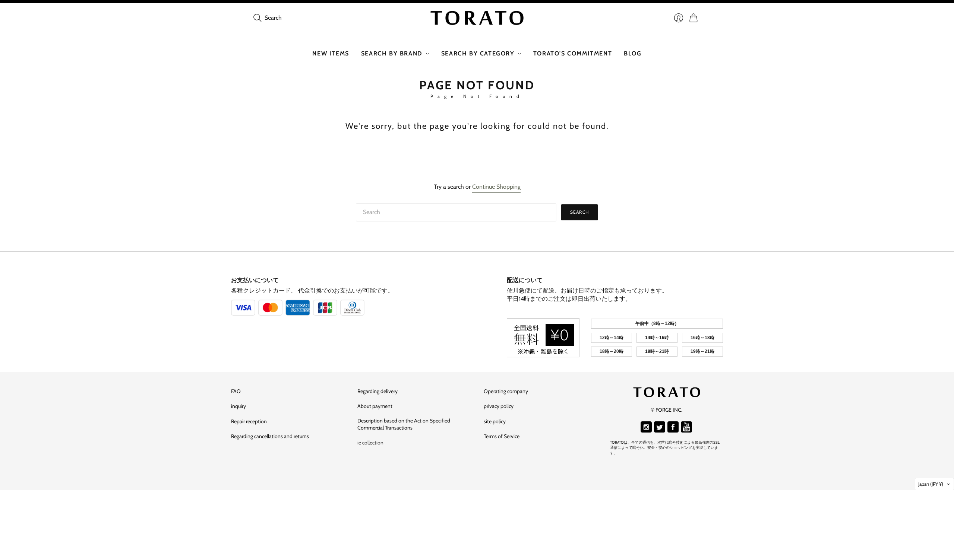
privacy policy (499, 406)
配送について (525, 280)
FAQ (236, 391)
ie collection (370, 442)
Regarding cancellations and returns (270, 436)
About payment (374, 406)
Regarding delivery (377, 391)
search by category (478, 53)
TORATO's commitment (572, 53)
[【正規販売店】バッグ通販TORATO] (477, 18)
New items (330, 53)
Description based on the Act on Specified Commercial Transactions (403, 424)
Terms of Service (501, 436)
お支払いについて (255, 280)
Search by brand (392, 53)
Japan (930, 484)
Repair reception (249, 421)
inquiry (238, 406)
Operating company (506, 391)
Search (579, 212)
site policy (495, 421)
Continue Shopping (496, 186)
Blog (632, 53)
